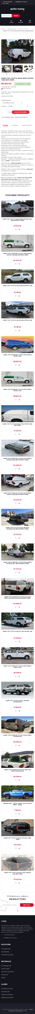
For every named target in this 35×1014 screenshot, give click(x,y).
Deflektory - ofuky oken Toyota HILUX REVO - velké (17, 804)
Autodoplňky (5, 952)
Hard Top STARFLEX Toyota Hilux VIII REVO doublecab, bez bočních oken (17, 597)
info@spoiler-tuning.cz (21, 1)
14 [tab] (28, 74)
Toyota (20, 29)
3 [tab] (9, 74)
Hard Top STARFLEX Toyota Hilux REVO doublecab (17, 735)
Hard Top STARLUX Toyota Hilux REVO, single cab (17, 666)
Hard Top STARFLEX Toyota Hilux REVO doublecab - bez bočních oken (17, 563)
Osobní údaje (5, 968)
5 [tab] (13, 74)
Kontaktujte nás (6, 966)
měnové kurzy (19, 1010)
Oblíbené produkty (7, 994)
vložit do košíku (20, 112)
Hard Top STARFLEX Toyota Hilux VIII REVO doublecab (17, 770)
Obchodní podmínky (7, 971)
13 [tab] (26, 74)
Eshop (3, 29)
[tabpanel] (18, 68)
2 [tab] (8, 74)
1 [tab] (6, 74)
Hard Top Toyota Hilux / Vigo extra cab (17, 631)
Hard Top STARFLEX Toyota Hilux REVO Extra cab (17, 355)
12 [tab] (25, 74)
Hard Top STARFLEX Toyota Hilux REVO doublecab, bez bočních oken (17, 459)
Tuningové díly (11, 29)
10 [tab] (21, 74)
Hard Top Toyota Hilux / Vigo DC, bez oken (17, 838)
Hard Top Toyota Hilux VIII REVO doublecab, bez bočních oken (17, 528)
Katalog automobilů (7, 997)
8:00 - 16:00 (5, 3)
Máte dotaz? (27, 125)
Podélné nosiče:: (6, 100)
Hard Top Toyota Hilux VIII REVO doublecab (17, 701)
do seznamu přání (7, 117)
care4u (31, 1009)
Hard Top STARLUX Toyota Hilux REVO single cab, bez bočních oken (17, 493)
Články (3, 977)
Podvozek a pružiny (7, 955)
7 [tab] (16, 74)
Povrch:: (4, 106)
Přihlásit (27, 905)
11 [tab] (23, 74)
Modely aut (4, 974)
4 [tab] (11, 74)
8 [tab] (18, 74)
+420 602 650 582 (7, 1)
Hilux (26, 29)
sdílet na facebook (21, 117)
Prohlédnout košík (7, 988)
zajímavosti (11, 1010)
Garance (16, 125)
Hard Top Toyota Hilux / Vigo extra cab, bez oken (17, 424)
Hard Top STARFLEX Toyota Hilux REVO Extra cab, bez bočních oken (17, 254)
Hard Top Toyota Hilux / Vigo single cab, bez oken (17, 873)
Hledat (16, 15)
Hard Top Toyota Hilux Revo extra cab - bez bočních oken (17, 219)
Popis (6, 125)
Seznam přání (5, 991)
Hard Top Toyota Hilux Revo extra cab (17, 285)
